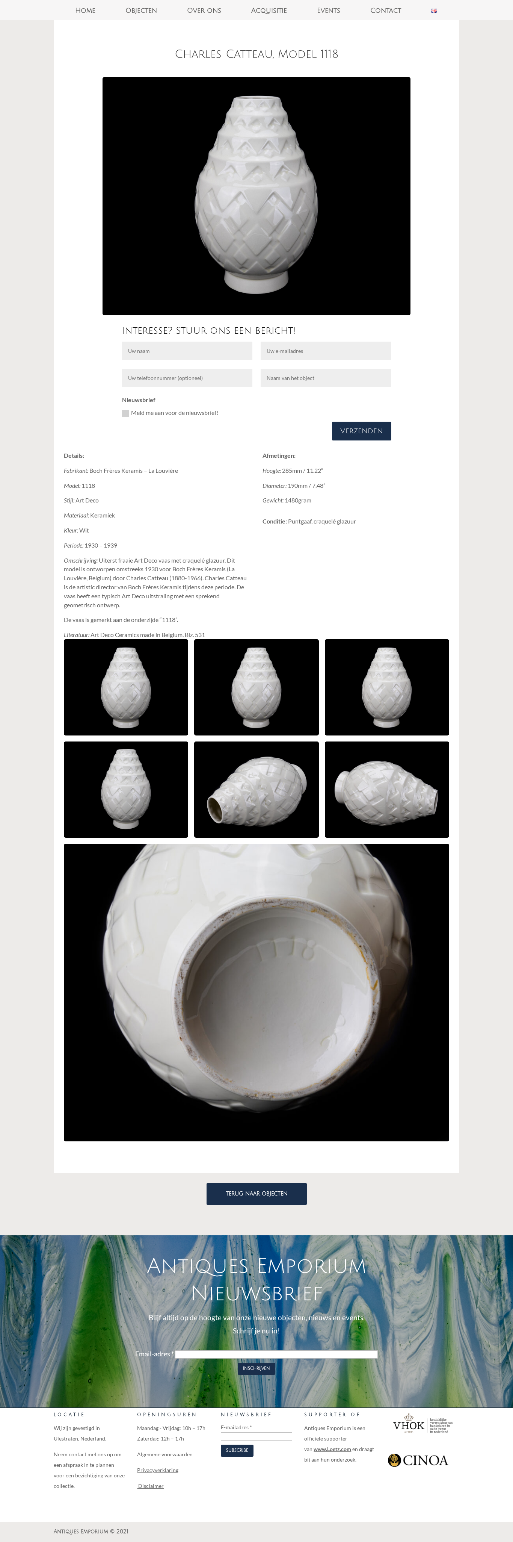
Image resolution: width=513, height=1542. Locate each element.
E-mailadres (236, 1427)
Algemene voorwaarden (165, 1454)
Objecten (141, 11)
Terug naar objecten (257, 1194)
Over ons (204, 11)
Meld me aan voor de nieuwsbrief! (174, 412)
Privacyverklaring (157, 1470)
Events (328, 11)
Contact (385, 11)
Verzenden (361, 431)
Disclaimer (150, 1486)
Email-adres (154, 1354)
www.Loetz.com (332, 1449)
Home (85, 11)
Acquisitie (269, 11)
